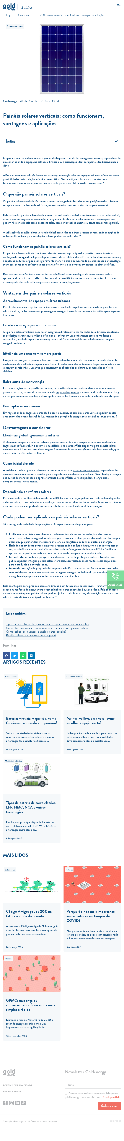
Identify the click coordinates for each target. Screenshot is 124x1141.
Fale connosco (108, 589)
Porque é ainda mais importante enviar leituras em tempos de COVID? (91, 916)
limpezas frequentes (67, 392)
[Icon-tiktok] (23, 1103)
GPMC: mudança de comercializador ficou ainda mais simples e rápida (30, 1005)
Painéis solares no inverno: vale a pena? (31, 635)
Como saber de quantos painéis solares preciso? (36, 631)
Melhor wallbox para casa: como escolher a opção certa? (91, 720)
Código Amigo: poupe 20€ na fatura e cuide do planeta (29, 914)
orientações (103, 219)
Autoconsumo (15, 26)
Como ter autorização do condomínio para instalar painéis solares (47, 627)
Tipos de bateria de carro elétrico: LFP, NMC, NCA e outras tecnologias (31, 807)
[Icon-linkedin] (17, 1103)
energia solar (54, 219)
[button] (116, 141)
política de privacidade (110, 1097)
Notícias (69, 869)
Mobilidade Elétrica (73, 676)
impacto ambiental (67, 576)
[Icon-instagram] (11, 1103)
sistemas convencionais (86, 470)
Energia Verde (12, 1091)
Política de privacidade (17, 1085)
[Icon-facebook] (5, 1103)
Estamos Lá (10, 869)
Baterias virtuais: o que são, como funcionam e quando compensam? (31, 720)
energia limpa (39, 564)
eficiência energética (64, 542)
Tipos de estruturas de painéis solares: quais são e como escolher (47, 623)
